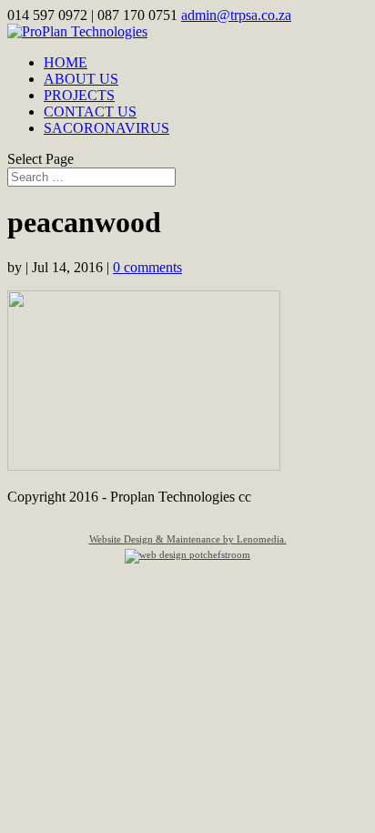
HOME (65, 62)
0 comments (147, 267)
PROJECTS (79, 95)
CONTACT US (90, 111)
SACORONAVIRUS (106, 128)
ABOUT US (81, 78)
